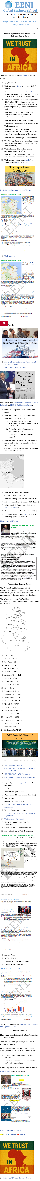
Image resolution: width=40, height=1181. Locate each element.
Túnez (5, 1134)
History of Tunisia (11, 507)
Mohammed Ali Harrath (9, 521)
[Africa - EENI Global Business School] (20, 18)
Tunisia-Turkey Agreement (14, 819)
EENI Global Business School (21, 405)
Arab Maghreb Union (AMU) (15, 765)
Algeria (27, 160)
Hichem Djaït (5, 1071)
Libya (18, 162)
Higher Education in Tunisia (10, 1130)
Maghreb (23, 75)
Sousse (33, 92)
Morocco (27, 783)
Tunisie (13, 1134)
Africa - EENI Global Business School (17, 1178)
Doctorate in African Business (15, 367)
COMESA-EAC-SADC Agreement (17, 774)
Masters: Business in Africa (14, 362)
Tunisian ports (9, 256)
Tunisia (22, 1134)
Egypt (21, 783)
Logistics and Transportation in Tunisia (15, 190)
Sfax (28, 92)
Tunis (19, 86)
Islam (26, 514)
